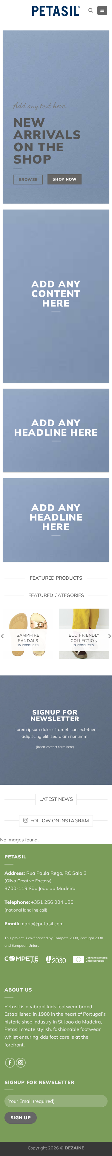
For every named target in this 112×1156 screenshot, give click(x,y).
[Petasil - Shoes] (56, 11)
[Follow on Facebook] (10, 1063)
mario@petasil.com (42, 923)
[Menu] (102, 11)
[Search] (90, 10)
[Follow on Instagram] (21, 1063)
